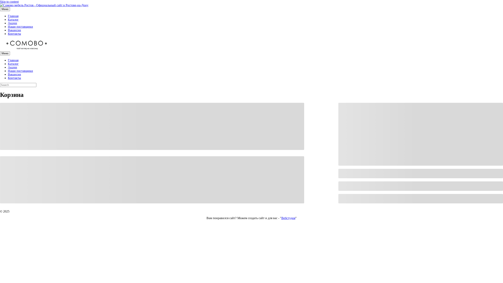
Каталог (13, 19)
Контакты (14, 33)
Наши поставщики (20, 26)
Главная (13, 16)
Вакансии (14, 30)
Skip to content (9, 1)
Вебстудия (288, 218)
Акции (12, 23)
